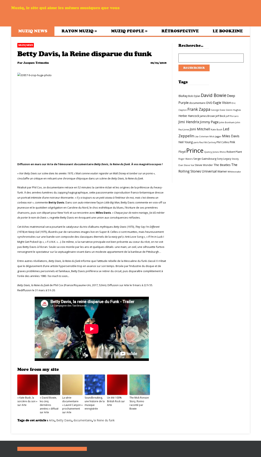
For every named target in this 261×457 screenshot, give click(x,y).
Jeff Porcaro (232, 116)
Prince (194, 150)
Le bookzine (228, 31)
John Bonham (227, 122)
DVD (209, 103)
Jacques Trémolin (36, 63)
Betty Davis (64, 420)
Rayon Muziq (79, 31)
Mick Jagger (215, 136)
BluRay (183, 96)
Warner (222, 171)
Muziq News (32, 31)
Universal (209, 171)
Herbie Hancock (188, 116)
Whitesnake (234, 171)
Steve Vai (189, 165)
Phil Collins (223, 142)
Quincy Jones (211, 151)
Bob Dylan (194, 96)
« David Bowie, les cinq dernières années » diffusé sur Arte (49, 405)
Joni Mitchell (200, 129)
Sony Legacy (224, 158)
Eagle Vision (222, 102)
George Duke (218, 110)
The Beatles (222, 165)
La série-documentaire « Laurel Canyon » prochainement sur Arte (72, 405)
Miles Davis (230, 136)
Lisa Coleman (202, 136)
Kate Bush (216, 129)
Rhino (223, 152)
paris (196, 142)
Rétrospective (180, 31)
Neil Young (185, 142)
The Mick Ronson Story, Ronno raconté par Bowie (139, 403)
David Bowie (213, 95)
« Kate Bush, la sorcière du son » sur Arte (27, 401)
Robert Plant (234, 152)
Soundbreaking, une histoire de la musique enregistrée (95, 403)
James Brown (207, 116)
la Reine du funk (104, 420)
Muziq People (129, 31)
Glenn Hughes (233, 110)
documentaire (82, 420)
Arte (51, 420)
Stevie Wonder (204, 165)
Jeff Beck (220, 116)
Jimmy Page (209, 122)
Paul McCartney (207, 142)
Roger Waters (185, 158)
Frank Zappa (198, 109)
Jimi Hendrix (188, 121)
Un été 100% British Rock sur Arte (116, 401)
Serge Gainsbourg (204, 158)
